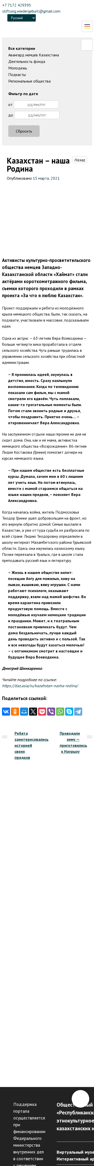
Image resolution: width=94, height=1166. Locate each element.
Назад (79, 159)
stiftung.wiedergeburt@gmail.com (31, 11)
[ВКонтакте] (6, 712)
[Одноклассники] (15, 712)
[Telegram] (78, 712)
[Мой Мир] (24, 712)
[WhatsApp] (60, 712)
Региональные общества (29, 81)
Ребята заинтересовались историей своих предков (32, 745)
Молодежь (17, 68)
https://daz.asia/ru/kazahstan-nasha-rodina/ (40, 685)
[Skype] (69, 712)
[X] (33, 712)
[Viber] (51, 712)
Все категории (21, 48)
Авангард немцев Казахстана (33, 55)
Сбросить (24, 131)
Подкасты (17, 74)
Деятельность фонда (26, 61)
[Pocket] (42, 712)
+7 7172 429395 (16, 5)
